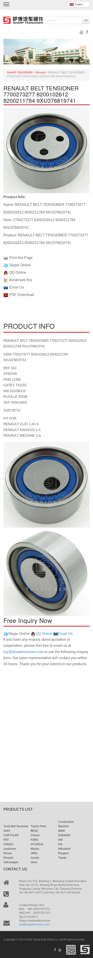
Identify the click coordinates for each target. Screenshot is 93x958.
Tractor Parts (38, 826)
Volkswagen (10, 862)
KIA (60, 844)
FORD (34, 839)
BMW (61, 830)
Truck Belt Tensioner (15, 826)
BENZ (34, 830)
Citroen (35, 835)
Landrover (9, 848)
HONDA (8, 844)
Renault (8, 857)
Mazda (35, 848)
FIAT (6, 839)
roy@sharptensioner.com (23, 652)
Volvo (34, 862)
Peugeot (63, 853)
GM (60, 839)
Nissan (7, 853)
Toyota (62, 857)
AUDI (6, 830)
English (78, 4)
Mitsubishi (64, 848)
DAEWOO (64, 835)
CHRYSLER (11, 835)
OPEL (34, 853)
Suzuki (35, 857)
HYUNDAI (37, 844)
